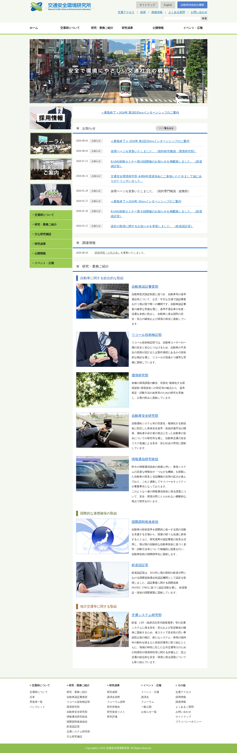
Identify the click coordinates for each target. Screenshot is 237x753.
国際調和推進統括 (145, 522)
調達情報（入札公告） (108, 252)
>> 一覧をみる (166, 128)
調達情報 (157, 12)
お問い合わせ (199, 12)
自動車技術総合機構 (192, 5)
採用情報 (181, 697)
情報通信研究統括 (145, 459)
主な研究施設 (43, 234)
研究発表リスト (116, 712)
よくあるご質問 (185, 707)
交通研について (70, 27)
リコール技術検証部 (147, 335)
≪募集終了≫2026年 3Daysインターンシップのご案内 (146, 201)
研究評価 (112, 716)
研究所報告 (113, 707)
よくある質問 (176, 12)
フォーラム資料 (116, 701)
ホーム (34, 27)
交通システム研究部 (147, 615)
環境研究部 (140, 375)
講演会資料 (113, 697)
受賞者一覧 (36, 701)
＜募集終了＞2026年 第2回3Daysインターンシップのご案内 (140, 112)
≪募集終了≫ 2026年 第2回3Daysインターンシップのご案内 (150, 141)
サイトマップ (147, 5)
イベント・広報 (193, 27)
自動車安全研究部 (145, 416)
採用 (143, 12)
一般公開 (146, 707)
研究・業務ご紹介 (102, 27)
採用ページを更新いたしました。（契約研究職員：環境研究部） (154, 151)
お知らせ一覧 (149, 712)
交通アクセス (126, 12)
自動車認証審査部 (145, 286)
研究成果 (127, 27)
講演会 (145, 697)
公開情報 (158, 27)
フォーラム (147, 701)
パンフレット (37, 707)
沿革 (32, 697)
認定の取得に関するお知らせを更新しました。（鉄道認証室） (152, 226)
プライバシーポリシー (188, 721)
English (168, 5)
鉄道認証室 (140, 565)
